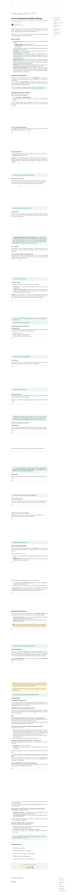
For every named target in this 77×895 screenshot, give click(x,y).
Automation (20, 13)
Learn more (26, 71)
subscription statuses (30, 55)
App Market (61, 888)
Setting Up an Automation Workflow (58, 23)
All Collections (14, 13)
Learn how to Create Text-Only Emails (24, 470)
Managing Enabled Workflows (57, 30)
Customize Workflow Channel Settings (22, 208)
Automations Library (40, 87)
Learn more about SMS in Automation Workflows (25, 495)
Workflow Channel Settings (19, 56)
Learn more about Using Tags (20, 542)
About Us (61, 877)
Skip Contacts (28, 318)
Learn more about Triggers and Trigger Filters (24, 175)
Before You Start (56, 17)
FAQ (54, 36)
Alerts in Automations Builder (57, 26)
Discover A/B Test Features (20, 389)
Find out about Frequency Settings (22, 322)
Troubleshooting (56, 34)
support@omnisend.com (22, 837)
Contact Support (62, 890)
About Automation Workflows (56, 20)
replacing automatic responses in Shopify (22, 63)
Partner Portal (61, 886)
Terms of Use (61, 879)
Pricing (60, 884)
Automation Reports (57, 32)
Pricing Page (26, 52)
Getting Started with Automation (30, 13)
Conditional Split (30, 241)
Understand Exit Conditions (20, 278)
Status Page (61, 882)
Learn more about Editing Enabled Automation (24, 645)
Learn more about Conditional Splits (22, 356)
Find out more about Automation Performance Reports (26, 694)
